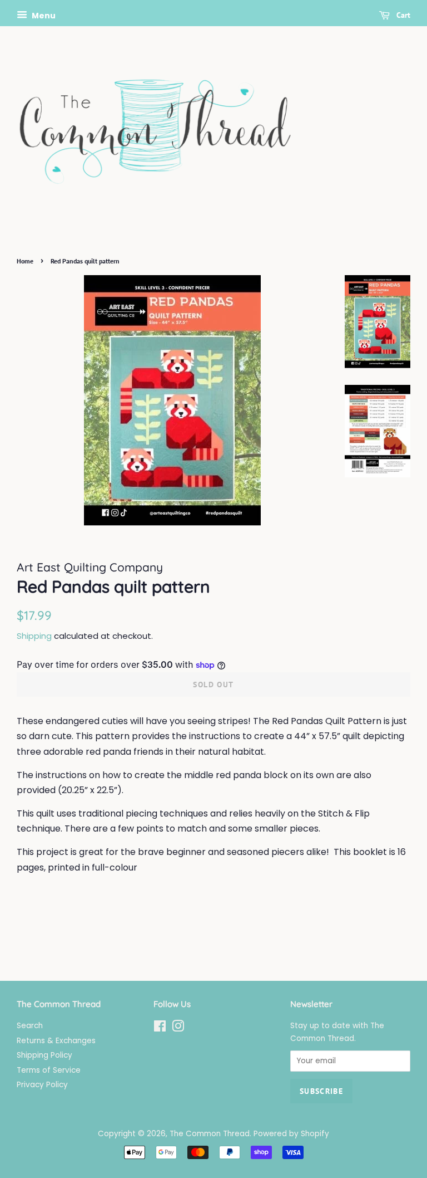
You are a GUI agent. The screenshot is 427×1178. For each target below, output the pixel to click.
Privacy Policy (42, 1084)
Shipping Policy (44, 1055)
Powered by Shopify (291, 1133)
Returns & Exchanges (56, 1040)
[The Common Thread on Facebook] (159, 1028)
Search (30, 1025)
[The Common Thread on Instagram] (178, 1028)
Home (25, 261)
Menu (43, 15)
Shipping (34, 636)
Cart (402, 15)
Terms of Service (49, 1070)
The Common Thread (210, 1133)
